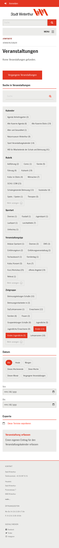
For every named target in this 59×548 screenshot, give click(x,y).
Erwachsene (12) (36, 309)
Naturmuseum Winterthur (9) (18, 137)
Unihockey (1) (12, 229)
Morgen (28, 363)
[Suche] (51, 22)
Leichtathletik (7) (29, 223)
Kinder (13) (39, 329)
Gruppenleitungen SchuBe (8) (19, 322)
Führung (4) (11, 170)
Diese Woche (33, 369)
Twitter (10, 533)
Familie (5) (41, 164)
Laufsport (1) (12, 223)
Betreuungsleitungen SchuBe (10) (20, 296)
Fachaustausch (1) (14, 257)
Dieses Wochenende (15, 369)
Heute (17, 363)
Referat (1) (11, 276)
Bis (4, 399)
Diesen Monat (12, 376)
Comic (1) (28, 164)
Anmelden (13, 3)
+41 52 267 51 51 (22, 476)
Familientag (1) (33, 257)
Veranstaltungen (10, 43)
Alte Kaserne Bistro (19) (41, 124)
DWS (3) (46, 244)
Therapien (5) (33, 197)
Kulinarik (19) (26, 170)
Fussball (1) (26, 216)
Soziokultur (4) (44, 190)
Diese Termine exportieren (19, 423)
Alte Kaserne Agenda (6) (17, 124)
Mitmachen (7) (33, 177)
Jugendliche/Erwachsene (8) (18, 329)
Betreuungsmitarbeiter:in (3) (18, 303)
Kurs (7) (30, 263)
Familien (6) (12, 316)
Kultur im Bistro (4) (15, 177)
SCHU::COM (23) (14, 183)
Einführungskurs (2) (15, 250)
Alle (8, 363)
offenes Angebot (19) (37, 270)
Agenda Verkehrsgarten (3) (18, 117)
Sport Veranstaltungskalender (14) (20, 143)
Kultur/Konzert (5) (14, 263)
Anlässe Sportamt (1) (15, 244)
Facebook (11, 530)
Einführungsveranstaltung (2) (39, 250)
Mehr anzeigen (13, 203)
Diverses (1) (12, 216)
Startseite (7, 39)
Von (4, 386)
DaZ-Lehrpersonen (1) (15, 309)
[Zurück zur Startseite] (29, 13)
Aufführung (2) (13, 164)
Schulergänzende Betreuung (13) (20, 190)
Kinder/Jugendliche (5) (16, 335)
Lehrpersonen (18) (37, 335)
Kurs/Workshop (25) (15, 270)
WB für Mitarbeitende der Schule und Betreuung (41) (28, 150)
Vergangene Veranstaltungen (22, 75)
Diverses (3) (34, 244)
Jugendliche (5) (42, 322)
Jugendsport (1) (42, 216)
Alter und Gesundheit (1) (17, 130)
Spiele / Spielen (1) (15, 197)
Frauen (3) (26, 316)
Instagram (11, 536)
